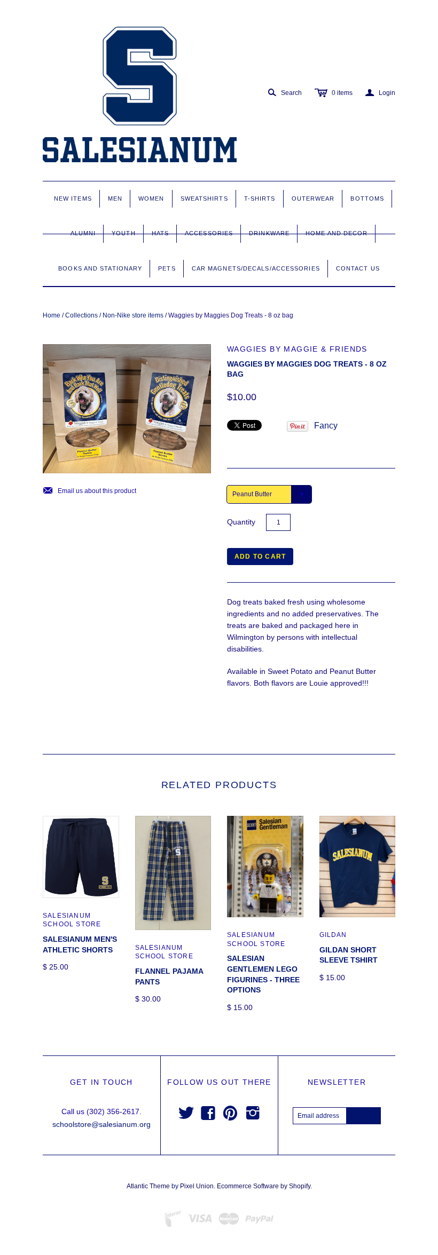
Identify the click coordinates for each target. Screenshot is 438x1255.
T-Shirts (260, 198)
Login (380, 93)
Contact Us (358, 268)
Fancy (326, 425)
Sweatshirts (204, 198)
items (342, 93)
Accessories (209, 233)
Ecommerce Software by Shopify (263, 1186)
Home (51, 315)
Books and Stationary (100, 268)
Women (151, 198)
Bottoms (367, 198)
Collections (81, 315)
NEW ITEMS (73, 198)
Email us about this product (89, 491)
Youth (124, 233)
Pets (166, 268)
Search (291, 93)
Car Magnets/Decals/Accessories (256, 268)
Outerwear (313, 198)
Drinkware (269, 233)
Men (115, 198)
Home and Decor (336, 233)
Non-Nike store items (133, 315)
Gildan (333, 935)
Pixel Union (197, 1186)
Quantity (241, 522)
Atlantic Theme (148, 1186)
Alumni (83, 233)
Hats (160, 233)
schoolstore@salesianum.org (101, 1124)
